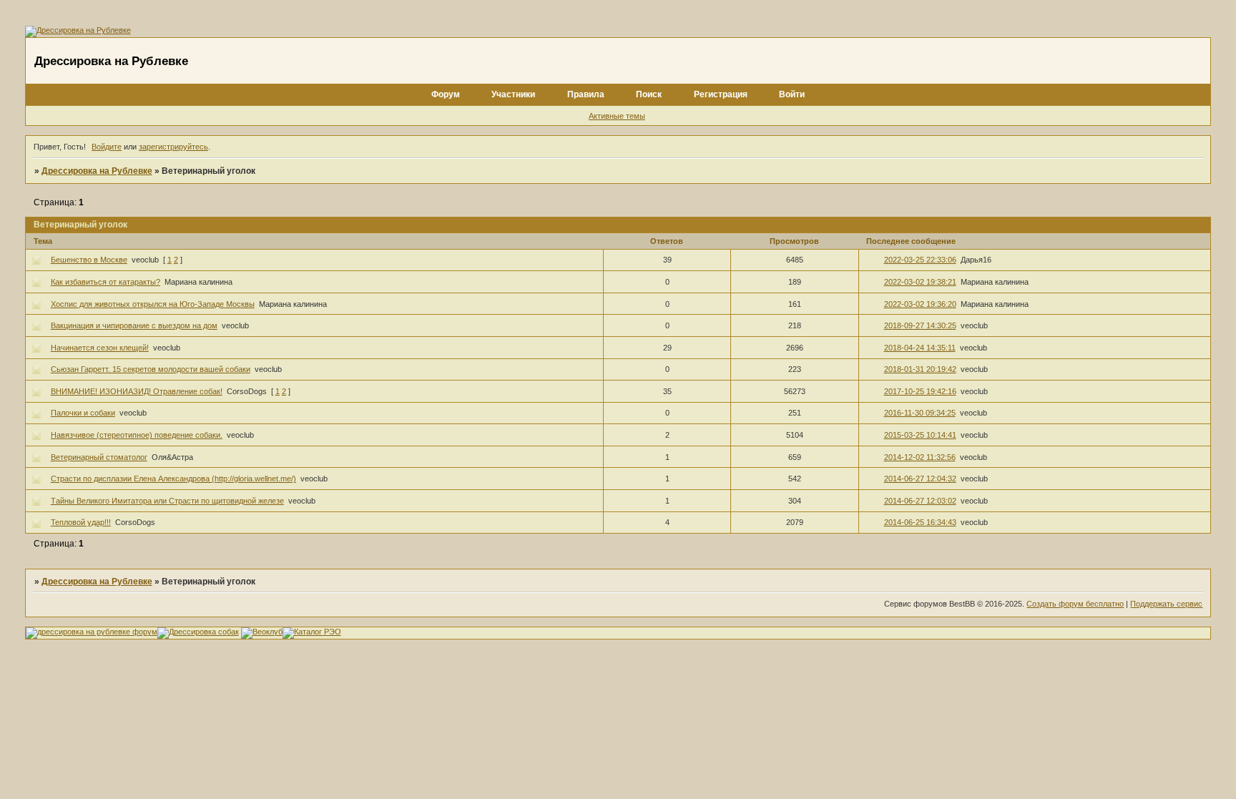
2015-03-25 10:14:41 (920, 435)
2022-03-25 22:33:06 (920, 259)
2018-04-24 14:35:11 (920, 347)
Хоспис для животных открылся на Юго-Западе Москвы (153, 304)
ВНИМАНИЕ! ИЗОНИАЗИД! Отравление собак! (136, 391)
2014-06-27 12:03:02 (920, 500)
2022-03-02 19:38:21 (920, 282)
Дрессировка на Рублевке (96, 171)
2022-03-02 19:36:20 (920, 304)
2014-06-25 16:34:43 (920, 522)
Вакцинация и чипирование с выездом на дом (134, 325)
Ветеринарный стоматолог (99, 457)
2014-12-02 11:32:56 (920, 457)
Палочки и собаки (83, 412)
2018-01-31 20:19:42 (920, 369)
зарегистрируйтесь (173, 146)
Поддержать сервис (1166, 603)
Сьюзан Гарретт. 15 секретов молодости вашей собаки (150, 369)
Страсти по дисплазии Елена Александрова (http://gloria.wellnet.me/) (173, 478)
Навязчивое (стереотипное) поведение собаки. (136, 435)
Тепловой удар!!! (81, 522)
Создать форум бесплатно (1075, 603)
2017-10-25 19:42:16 (920, 391)
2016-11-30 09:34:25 (920, 412)
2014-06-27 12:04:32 (920, 478)
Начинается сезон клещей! (100, 347)
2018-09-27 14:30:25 (920, 325)
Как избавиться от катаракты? (105, 282)
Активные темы (617, 116)
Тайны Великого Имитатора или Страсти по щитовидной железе (167, 500)
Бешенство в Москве (89, 259)
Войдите (107, 146)
